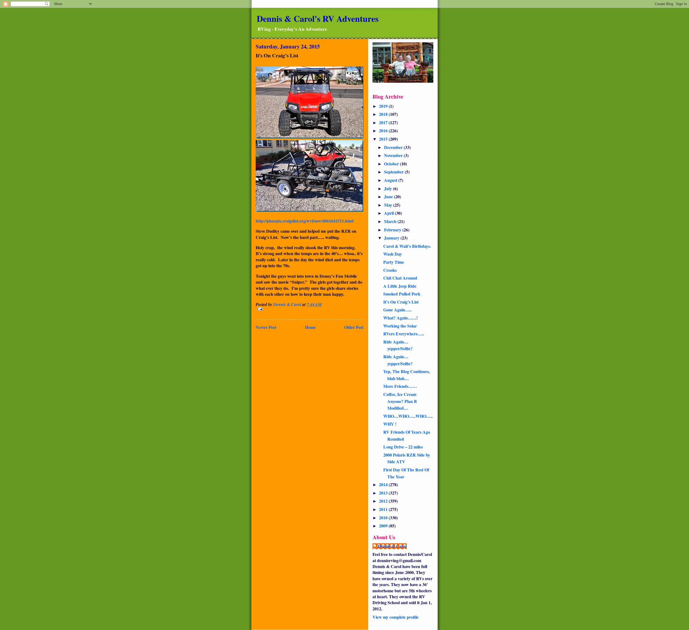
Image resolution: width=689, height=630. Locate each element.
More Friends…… (400, 386)
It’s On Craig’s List (401, 302)
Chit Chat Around (400, 278)
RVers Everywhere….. (403, 333)
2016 (384, 130)
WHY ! (389, 424)
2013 (384, 493)
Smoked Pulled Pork (401, 294)
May (388, 205)
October (392, 164)
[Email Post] (309, 309)
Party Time (393, 262)
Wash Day (392, 254)
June (389, 196)
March (391, 221)
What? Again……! (400, 318)
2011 (384, 509)
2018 (384, 114)
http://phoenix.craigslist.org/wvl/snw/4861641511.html (304, 221)
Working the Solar (400, 326)
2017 (384, 122)
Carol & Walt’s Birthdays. (407, 246)
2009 (384, 526)
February (393, 230)
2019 (384, 106)
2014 (384, 484)
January (392, 238)
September (394, 172)
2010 (384, 517)
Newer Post (266, 327)
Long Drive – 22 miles (403, 447)
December (394, 147)
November (394, 155)
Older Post (353, 327)
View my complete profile (395, 617)
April (389, 213)
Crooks (390, 270)
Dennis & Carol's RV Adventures (317, 18)
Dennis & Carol (392, 546)
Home (310, 327)
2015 (384, 139)
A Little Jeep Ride (399, 286)
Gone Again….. (397, 310)
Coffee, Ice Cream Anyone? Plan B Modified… (400, 401)
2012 (384, 501)
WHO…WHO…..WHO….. (408, 416)
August (391, 180)
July (388, 188)
